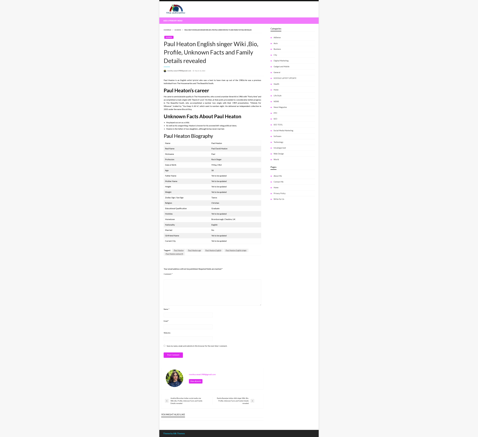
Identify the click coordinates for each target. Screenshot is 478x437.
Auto (276, 43)
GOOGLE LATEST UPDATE (285, 78)
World (276, 159)
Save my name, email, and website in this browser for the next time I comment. (197, 346)
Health (276, 84)
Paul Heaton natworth (174, 254)
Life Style (277, 95)
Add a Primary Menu (172, 21)
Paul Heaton (179, 250)
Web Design (279, 154)
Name (166, 309)
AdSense (277, 37)
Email (166, 321)
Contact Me (278, 182)
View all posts (195, 381)
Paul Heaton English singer (236, 250)
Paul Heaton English (213, 250)
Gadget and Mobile (281, 66)
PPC (275, 113)
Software (277, 136)
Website (167, 333)
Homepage (167, 30)
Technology (278, 142)
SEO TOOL (278, 124)
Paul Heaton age (194, 250)
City (275, 55)
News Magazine (280, 107)
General (277, 72)
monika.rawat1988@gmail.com (179, 71)
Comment (168, 274)
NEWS (276, 101)
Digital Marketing (281, 60)
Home (276, 90)
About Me (278, 176)
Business (178, 30)
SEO (275, 119)
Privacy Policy (280, 193)
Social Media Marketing (283, 130)
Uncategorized (280, 148)
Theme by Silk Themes (174, 433)
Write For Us (279, 199)
